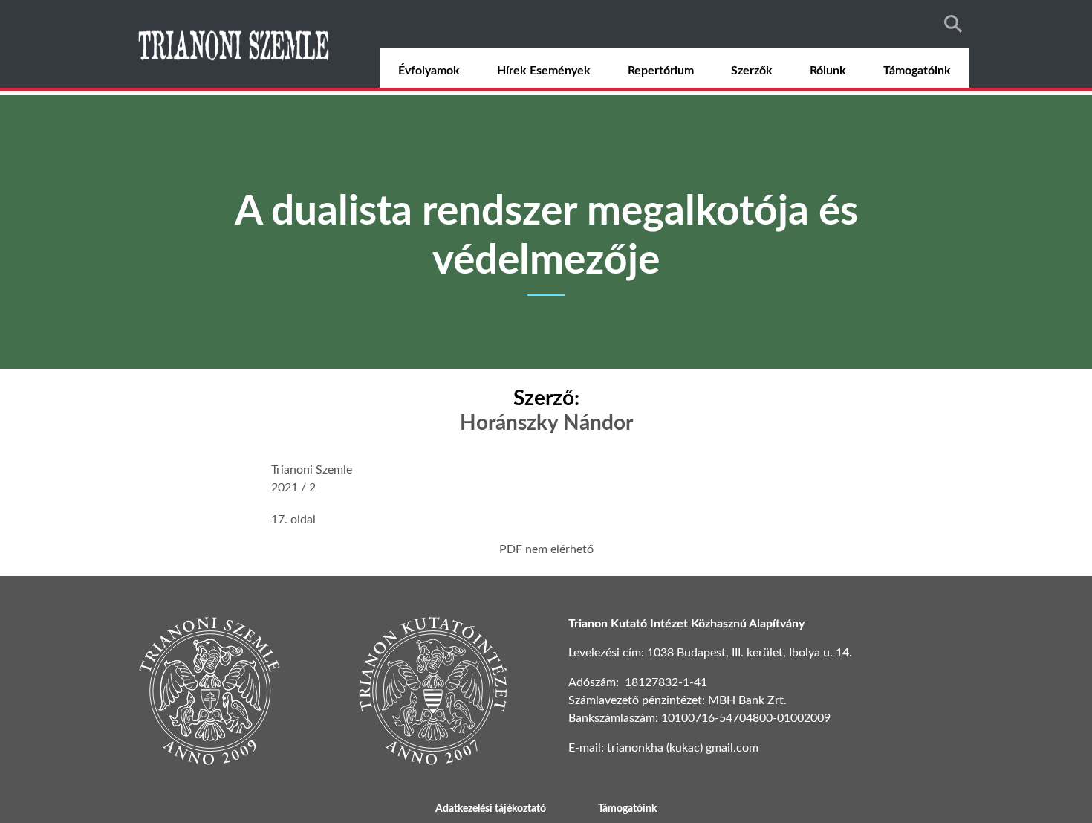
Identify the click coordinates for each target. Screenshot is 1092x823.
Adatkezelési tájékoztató (490, 809)
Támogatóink (917, 71)
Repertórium (661, 71)
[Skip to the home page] (235, 44)
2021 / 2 (293, 488)
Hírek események (544, 71)
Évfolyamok (429, 71)
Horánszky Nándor (546, 423)
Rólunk (828, 71)
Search (953, 24)
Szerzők (752, 71)
